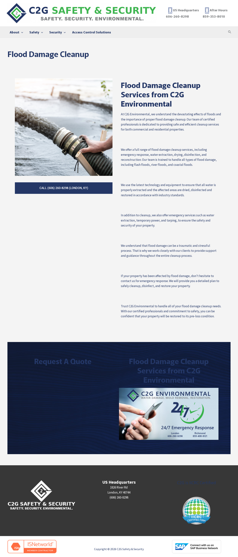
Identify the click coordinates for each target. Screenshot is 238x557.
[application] (21, 32)
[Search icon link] (229, 32)
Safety (34, 32)
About (14, 32)
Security (55, 32)
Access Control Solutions (91, 32)
